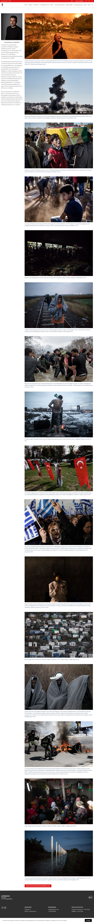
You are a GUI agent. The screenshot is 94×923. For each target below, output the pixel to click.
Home (25, 4)
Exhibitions (36, 4)
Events (85, 4)
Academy (30, 4)
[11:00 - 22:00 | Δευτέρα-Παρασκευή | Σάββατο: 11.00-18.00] (89, 1)
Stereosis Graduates (60, 4)
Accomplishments (78, 4)
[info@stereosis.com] (86, 1)
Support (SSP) (69, 4)
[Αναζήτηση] (92, 4)
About (89, 4)
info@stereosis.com (53, 909)
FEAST (51, 4)
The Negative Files (44, 4)
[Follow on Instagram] (10, 1)
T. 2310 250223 (52, 911)
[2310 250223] (92, 1)
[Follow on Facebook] (8, 1)
